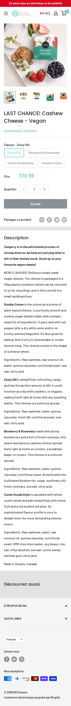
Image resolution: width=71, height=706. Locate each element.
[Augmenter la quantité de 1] (44, 189)
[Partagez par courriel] (64, 219)
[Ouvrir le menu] (6, 13)
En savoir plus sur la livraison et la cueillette (35, 3)
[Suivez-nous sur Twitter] (14, 659)
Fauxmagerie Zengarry (20, 131)
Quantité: (10, 189)
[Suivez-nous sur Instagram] (21, 659)
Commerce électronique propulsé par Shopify (32, 697)
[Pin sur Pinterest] (49, 219)
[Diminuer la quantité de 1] (24, 189)
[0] (63, 13)
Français (11, 639)
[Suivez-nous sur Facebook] (6, 659)
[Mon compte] (56, 13)
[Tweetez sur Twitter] (57, 219)
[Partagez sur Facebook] (42, 219)
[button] (44, 13)
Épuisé (35, 204)
